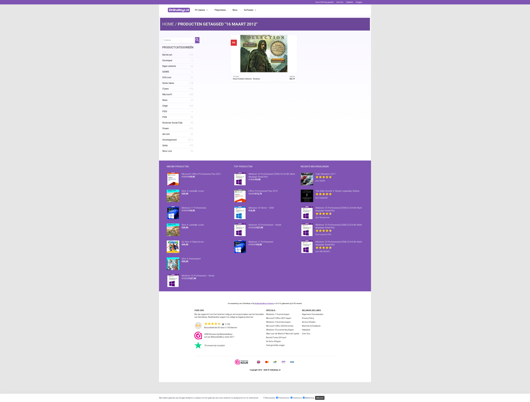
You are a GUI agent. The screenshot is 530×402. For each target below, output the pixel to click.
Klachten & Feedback (311, 326)
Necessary (270, 398)
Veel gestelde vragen (275, 345)
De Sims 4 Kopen (273, 341)
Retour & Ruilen (309, 322)
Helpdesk (349, 2)
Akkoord (319, 398)
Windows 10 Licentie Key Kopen (280, 330)
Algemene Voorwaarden (312, 314)
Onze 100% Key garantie (324, 2)
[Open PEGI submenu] (192, 111)
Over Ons (339, 2)
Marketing (309, 398)
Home (168, 24)
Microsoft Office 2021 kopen (278, 318)
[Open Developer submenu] (192, 60)
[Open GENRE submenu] (192, 72)
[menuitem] (177, 55)
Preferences (283, 398)
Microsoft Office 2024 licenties (279, 326)
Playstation (220, 10)
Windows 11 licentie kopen (277, 314)
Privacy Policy (308, 318)
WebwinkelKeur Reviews (264, 303)
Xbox (234, 10)
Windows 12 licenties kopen (278, 322)
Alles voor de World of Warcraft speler (282, 334)
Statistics (297, 398)
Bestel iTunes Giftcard (276, 337)
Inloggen (359, 2)
